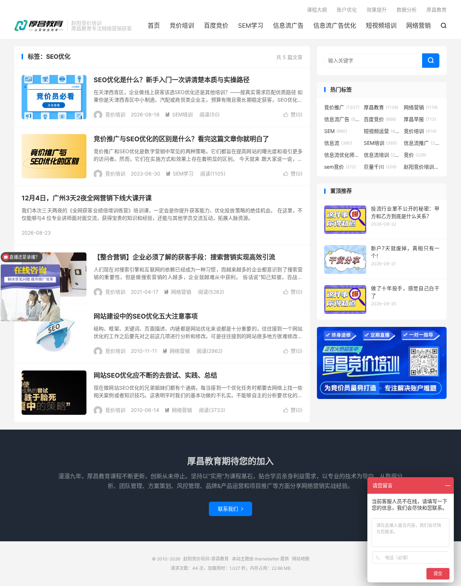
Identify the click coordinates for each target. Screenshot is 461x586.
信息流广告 (288, 25)
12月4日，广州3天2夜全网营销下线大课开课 (87, 198)
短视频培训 (381, 25)
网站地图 (300, 558)
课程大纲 (317, 9)
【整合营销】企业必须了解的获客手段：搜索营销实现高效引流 (184, 257)
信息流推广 (422, 143)
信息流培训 (382, 155)
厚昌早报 (420, 119)
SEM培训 (179, 114)
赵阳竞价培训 (422, 167)
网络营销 (418, 25)
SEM (335, 131)
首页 (154, 25)
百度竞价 (216, 25)
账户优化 (347, 9)
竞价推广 (341, 107)
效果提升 (377, 9)
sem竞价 (340, 167)
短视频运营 (382, 131)
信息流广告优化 (334, 25)
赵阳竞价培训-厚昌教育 (38, 25)
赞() (293, 114)
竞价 (415, 155)
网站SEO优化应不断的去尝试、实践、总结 (155, 375)
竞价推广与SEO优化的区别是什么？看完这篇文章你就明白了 (181, 139)
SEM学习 (250, 25)
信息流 (338, 143)
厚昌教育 (436, 9)
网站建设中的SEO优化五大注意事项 (146, 316)
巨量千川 (380, 167)
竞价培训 (182, 25)
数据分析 (407, 9)
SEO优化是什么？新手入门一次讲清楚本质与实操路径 (172, 80)
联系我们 (230, 509)
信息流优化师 (342, 155)
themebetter (267, 558)
